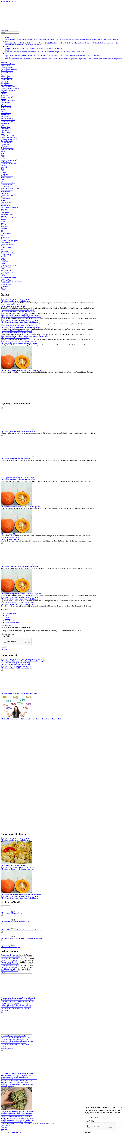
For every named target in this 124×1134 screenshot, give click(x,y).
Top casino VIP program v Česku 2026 (13, 1036)
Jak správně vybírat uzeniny (10, 539)
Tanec (2, 269)
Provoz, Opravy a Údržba (9, 69)
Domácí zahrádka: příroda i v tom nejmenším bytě (16, 1007)
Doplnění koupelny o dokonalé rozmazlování (14, 1003)
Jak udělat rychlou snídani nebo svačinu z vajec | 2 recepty (20, 322)
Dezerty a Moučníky (20, 43)
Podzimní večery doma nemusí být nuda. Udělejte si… (18, 998)
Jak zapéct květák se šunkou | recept (13, 306)
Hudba (3, 276)
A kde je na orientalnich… (9, 971)
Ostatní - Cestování (6, 97)
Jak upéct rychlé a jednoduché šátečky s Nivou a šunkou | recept (22, 370)
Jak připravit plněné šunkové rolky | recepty (15, 301)
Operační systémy (75, 59)
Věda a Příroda (96, 55)
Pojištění (3, 172)
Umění (3, 263)
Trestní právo (5, 212)
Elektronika (5, 114)
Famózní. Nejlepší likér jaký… (10, 962)
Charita (3, 156)
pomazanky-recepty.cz (7, 1086)
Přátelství (43, 48)
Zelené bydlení (17, 39)
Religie (3, 153)
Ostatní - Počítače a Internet (90, 59)
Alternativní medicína (19, 52)
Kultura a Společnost (8, 149)
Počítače (7, 57)
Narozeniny (4, 251)
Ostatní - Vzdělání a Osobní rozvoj (11, 281)
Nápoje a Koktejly (44, 43)
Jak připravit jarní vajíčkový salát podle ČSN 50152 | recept (20, 507)
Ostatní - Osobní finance (8, 163)
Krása (82, 52)
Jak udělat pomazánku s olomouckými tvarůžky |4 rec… (18, 1120)
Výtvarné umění (6, 270)
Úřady (3, 181)
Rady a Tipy (4, 95)
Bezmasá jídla (14, 45)
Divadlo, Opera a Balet (8, 272)
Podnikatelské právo (7, 176)
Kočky (3, 109)
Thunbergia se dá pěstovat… (9, 955)
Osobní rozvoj (5, 279)
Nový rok (4, 249)
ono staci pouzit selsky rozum (10, 957)
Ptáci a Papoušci (6, 106)
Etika (2, 155)
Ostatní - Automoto (6, 67)
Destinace (4, 93)
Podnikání (4, 174)
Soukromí (43, 1123)
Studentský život (6, 283)
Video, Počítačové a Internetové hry (76, 55)
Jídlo (6, 41)
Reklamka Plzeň (17, 1132)
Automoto (4, 62)
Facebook (4, 649)
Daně (2, 170)
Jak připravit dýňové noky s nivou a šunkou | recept (18, 604)
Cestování (4, 92)
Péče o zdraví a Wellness (48, 52)
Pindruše (3, 1046)
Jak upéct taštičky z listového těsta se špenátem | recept (19, 343)
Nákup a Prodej (5, 65)
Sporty (3, 235)
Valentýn (3, 256)
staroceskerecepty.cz (7, 1048)
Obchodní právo (6, 202)
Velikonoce (4, 262)
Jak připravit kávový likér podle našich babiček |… (16, 1082)
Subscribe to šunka (6, 625)
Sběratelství (39, 55)
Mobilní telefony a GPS (8, 120)
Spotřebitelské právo (7, 214)
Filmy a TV (4, 274)
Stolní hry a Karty (59, 55)
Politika (3, 158)
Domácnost (8, 39)
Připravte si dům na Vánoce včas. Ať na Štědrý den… (17, 1000)
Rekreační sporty (6, 237)
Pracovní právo (5, 205)
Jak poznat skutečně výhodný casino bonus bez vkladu (19, 693)
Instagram (4, 651)
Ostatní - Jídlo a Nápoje (61, 43)
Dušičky (3, 260)
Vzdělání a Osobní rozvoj (9, 277)
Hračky (89, 55)
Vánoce (3, 258)
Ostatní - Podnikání (7, 190)
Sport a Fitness (6, 234)
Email (38, 59)
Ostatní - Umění (6, 267)
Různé (3, 232)
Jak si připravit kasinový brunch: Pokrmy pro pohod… (17, 1075)
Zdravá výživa (9, 43)
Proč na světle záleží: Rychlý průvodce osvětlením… (17, 1005)
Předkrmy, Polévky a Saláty (93, 43)
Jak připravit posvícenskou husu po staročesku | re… (17, 1084)
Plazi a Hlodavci (6, 102)
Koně (2, 111)
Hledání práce (5, 193)
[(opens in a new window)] (16, 996)
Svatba (21, 48)
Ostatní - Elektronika (7, 121)
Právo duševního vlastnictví (9, 207)
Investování (4, 167)
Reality (3, 169)
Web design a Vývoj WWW (49, 59)
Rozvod (59, 48)
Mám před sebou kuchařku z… (10, 965)
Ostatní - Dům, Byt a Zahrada (59, 39)
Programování (118, 59)
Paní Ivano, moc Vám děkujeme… (11, 967)
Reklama (21, 1123)
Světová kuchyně (6, 142)
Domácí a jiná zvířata (8, 100)
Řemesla (7, 55)
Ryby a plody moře (108, 43)
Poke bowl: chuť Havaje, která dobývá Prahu (14, 1039)
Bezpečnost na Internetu (106, 59)
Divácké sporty (5, 242)
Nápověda (28, 1123)
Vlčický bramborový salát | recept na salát (13, 1043)
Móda (28, 52)
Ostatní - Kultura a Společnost (10, 160)
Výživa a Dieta (61, 52)
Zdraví (7, 50)
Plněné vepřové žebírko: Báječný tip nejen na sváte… (17, 1080)
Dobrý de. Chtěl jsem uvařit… (10, 964)
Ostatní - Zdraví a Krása (73, 52)
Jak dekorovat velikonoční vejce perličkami (15, 921)
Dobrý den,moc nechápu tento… (11, 958)
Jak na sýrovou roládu (8, 534)
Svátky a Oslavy (6, 248)
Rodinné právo (5, 209)
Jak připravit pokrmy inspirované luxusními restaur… (17, 1041)
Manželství (15, 48)
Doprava (3, 99)
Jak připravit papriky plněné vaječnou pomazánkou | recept (20, 327)
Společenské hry (48, 55)
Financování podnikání (8, 183)
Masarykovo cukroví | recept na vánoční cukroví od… (17, 1044)
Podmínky (36, 1123)
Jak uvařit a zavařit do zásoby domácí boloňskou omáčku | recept (22, 661)
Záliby (12, 55)
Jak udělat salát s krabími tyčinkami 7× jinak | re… (16, 1116)
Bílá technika (5, 116)
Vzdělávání (4, 286)
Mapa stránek (51, 1123)
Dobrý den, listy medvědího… (10, 960)
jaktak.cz (3, 1123)
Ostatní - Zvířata (6, 113)
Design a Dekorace (100, 39)
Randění (49, 48)
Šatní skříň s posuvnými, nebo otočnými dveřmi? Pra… (18, 1037)
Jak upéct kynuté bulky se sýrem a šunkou (15, 338)
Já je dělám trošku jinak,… (9, 969)
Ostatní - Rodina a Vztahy (32, 48)
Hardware (67, 59)
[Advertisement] (59, 16)
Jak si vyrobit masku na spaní (10, 947)
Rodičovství (8, 48)
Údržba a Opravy (88, 39)
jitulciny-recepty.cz (6, 1010)
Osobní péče (9, 52)
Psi (2, 104)
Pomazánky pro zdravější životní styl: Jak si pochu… (18, 1111)
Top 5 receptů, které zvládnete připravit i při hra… (17, 1073)
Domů (3, 290)
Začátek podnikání (6, 184)
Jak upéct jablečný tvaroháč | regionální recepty (15, 1077)
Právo (3, 200)
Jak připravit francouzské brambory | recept (15, 458)
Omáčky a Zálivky (33, 43)
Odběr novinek (5, 1125)
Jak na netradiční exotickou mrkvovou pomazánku (16, 1115)
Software (61, 59)
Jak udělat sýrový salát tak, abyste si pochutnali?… (16, 1122)
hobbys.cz (4, 972)
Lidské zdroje (5, 186)
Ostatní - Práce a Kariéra (8, 195)
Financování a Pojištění (8, 64)
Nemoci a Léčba (35, 52)
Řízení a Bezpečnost (7, 71)
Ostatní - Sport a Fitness (8, 244)
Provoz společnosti (6, 177)
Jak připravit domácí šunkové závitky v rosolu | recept (18, 431)
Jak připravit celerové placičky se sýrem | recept (16, 668)
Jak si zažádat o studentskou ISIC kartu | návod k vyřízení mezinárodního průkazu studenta (31, 719)
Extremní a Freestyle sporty (9, 241)
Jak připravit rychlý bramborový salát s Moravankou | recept (21, 317)
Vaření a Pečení (24, 45)
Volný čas (8, 53)
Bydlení (7, 38)
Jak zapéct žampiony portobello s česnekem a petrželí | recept (21, 930)
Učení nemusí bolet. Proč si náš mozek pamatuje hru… (17, 1001)
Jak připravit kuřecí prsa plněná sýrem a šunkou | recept (19, 566)
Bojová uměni (5, 239)
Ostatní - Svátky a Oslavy (8, 253)
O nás (16, 1123)
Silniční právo (5, 211)
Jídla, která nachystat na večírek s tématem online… (16, 1113)
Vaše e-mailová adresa (7, 634)
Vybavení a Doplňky (7, 72)
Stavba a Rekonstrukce (76, 39)
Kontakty (10, 1123)
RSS (2, 1130)
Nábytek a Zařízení (28, 39)
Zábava (3, 288)
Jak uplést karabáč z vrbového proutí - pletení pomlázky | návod (22, 938)
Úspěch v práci (5, 198)
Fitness (3, 246)
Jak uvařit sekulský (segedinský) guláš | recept (16, 664)
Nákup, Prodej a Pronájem (42, 39)
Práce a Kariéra (6, 191)
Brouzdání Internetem (11, 59)
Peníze (3, 165)
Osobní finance (6, 162)
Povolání (3, 197)
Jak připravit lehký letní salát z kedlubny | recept (17, 332)
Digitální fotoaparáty (7, 118)
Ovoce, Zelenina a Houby (77, 43)
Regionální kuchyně (35, 45)
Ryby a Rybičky (6, 107)
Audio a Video (5, 123)
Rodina (7, 46)
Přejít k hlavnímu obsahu (8, 1)
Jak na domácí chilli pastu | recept (12, 913)
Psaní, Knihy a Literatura (8, 265)
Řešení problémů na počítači (27, 59)
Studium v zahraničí (7, 284)
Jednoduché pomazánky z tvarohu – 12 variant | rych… (18, 1118)
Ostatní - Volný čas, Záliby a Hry (25, 55)
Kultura (3, 151)
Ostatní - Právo (5, 204)
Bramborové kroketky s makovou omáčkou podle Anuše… (19, 1079)
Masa (52, 43)
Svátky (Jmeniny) (6, 255)
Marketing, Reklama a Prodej (10, 188)
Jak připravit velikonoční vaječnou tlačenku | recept (18, 311)
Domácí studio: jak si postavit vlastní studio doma (16, 1008)
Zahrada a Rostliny (112, 39)
